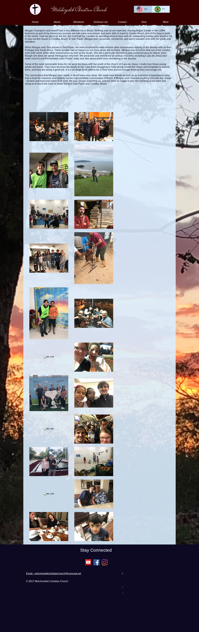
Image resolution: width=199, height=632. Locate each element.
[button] (57, 22)
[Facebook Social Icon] (96, 562)
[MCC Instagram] (105, 562)
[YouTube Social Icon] (88, 562)
